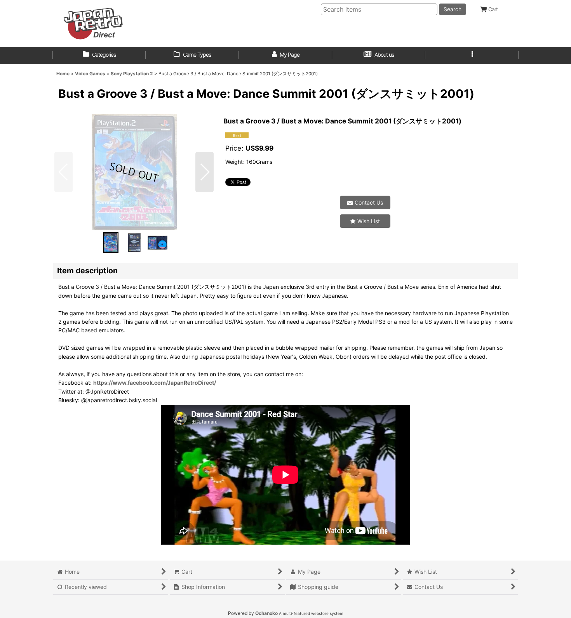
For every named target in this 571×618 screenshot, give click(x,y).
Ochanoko (266, 613)
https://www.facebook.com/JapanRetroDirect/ (154, 382)
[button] (472, 55)
